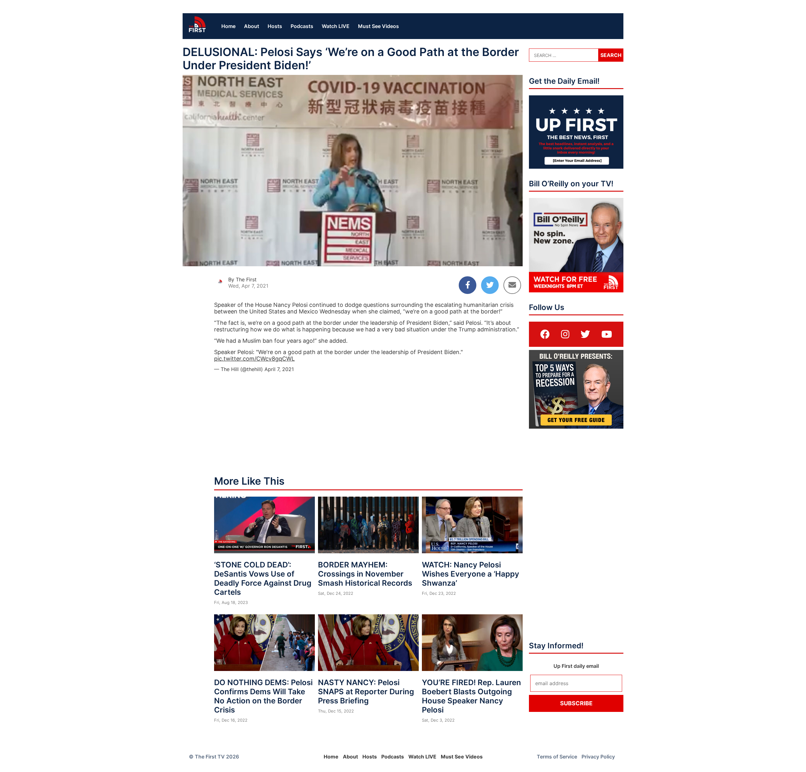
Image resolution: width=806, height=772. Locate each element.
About (251, 26)
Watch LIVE (335, 26)
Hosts (275, 26)
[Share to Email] (512, 285)
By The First (242, 279)
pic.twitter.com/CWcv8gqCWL (254, 358)
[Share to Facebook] (467, 285)
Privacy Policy (598, 756)
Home (228, 26)
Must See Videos (378, 26)
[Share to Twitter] (490, 285)
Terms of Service (557, 756)
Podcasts (302, 26)
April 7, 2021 (279, 369)
